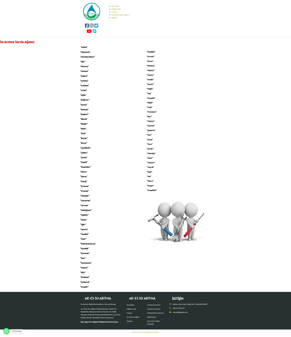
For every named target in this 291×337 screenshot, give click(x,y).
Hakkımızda (116, 9)
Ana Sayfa (115, 6)
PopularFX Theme (152, 332)
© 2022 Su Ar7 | (138, 332)
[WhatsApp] (6, 331)
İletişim (114, 17)
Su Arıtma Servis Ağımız (121, 15)
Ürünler (114, 12)
